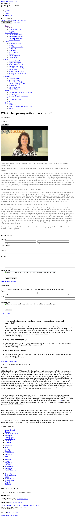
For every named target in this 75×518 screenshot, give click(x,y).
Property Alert (13, 69)
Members (26, 505)
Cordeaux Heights (10, 475)
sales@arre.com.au (22, 499)
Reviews (11, 54)
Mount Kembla (9, 452)
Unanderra (8, 456)
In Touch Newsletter (15, 99)
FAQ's (11, 45)
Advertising (12, 50)
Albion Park (8, 445)
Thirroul (7, 482)
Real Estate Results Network (9, 515)
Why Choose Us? (14, 52)
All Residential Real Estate (9, 1)
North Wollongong (10, 439)
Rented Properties (14, 87)
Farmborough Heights (11, 433)
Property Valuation (14, 40)
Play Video (5, 124)
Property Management (15, 34)
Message (4, 256)
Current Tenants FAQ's (16, 82)
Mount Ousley (9, 478)
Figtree (7, 477)
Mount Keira (9, 466)
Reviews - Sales (13, 94)
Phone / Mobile (6, 245)
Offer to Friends (13, 89)
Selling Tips (12, 48)
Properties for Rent (14, 78)
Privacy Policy (5, 313)
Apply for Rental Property (18, 20)
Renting (7, 77)
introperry (12, 31)
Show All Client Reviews (9, 361)
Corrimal (7, 449)
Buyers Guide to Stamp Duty (18, 73)
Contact (8, 103)
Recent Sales (13, 75)
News (6, 98)
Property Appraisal (14, 55)
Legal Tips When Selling (16, 47)
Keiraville (8, 451)
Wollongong (8, 484)
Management (11, 33)
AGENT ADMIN (35, 505)
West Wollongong (10, 470)
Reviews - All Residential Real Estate (20, 92)
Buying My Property (15, 62)
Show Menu (16, 22)
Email (3, 251)
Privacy (14, 505)
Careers (11, 108)
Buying (7, 59)
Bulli (6, 447)
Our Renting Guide (15, 80)
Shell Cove (8, 454)
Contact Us (12, 105)
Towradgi (8, 440)
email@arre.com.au (16, 502)
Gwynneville (9, 435)
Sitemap (8, 505)
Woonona (8, 442)
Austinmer (8, 459)
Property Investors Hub (16, 38)
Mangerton (8, 465)
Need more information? (8, 281)
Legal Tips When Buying (16, 68)
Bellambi (7, 432)
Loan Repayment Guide (16, 66)
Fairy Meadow (9, 463)
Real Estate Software (12, 512)
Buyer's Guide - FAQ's (16, 64)
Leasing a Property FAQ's (17, 84)
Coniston (7, 461)
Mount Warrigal (9, 480)
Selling (7, 41)
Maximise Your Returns (16, 36)
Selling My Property (15, 43)
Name (3, 239)
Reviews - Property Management (19, 96)
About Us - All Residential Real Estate (20, 106)
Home (6, 26)
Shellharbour (9, 468)
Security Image (6, 270)
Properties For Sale (14, 61)
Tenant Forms (13, 85)
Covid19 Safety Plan (15, 29)
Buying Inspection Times (16, 71)
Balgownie (8, 473)
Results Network (10, 430)
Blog (10, 101)
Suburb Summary (14, 57)
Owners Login (5, 20)
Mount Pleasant (9, 437)
